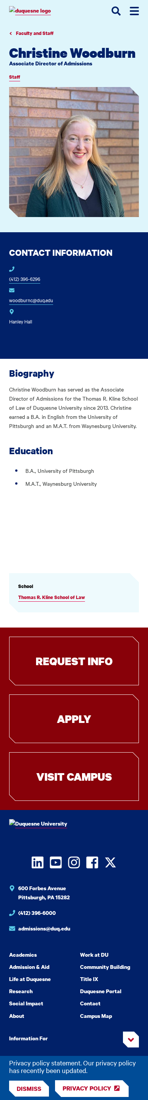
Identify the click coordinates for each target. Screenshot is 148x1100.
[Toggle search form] (116, 11)
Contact (90, 1003)
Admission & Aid (29, 966)
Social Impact (26, 1003)
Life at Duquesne (30, 979)
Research (21, 991)
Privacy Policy (87, 1088)
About (16, 1015)
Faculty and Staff (34, 33)
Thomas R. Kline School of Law (51, 597)
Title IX (89, 979)
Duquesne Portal (100, 991)
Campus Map (96, 1015)
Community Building (105, 966)
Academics (23, 954)
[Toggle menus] (134, 11)
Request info (74, 661)
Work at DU (94, 954)
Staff (14, 77)
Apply (74, 719)
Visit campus (74, 776)
